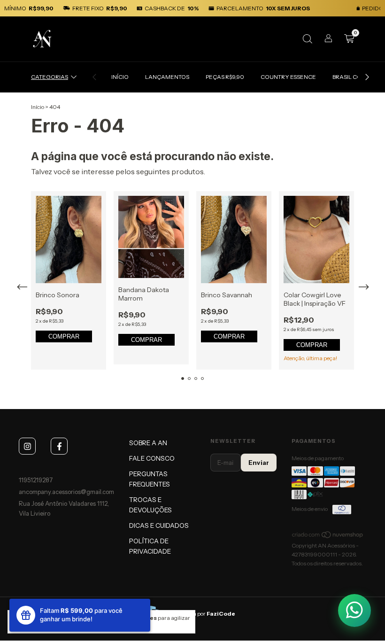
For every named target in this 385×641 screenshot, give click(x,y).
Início (37, 106)
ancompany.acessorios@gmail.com (66, 491)
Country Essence (288, 76)
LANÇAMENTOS (167, 76)
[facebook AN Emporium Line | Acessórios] (59, 446)
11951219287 (36, 480)
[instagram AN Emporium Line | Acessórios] (27, 446)
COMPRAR (63, 336)
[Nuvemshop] (328, 536)
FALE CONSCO (152, 458)
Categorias (49, 76)
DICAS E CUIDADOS (159, 525)
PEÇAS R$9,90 (225, 76)
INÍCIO (120, 76)
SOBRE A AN (148, 443)
